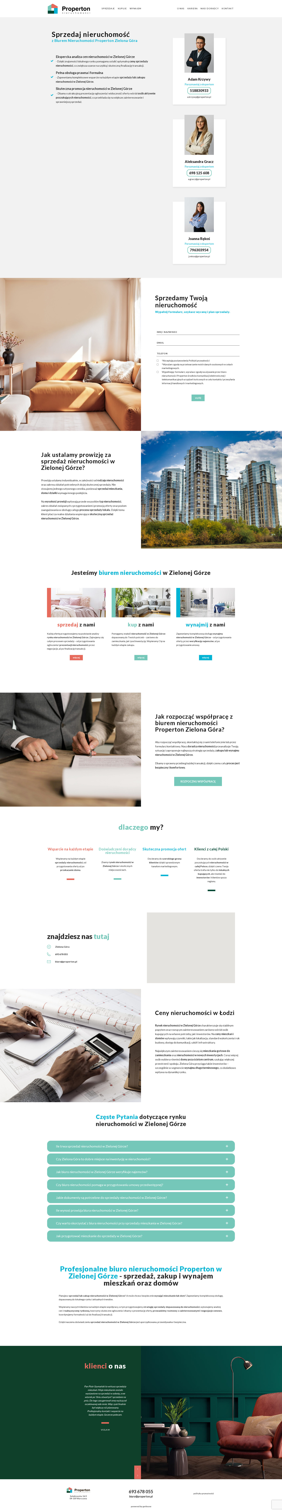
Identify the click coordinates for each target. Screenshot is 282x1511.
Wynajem (135, 8)
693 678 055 (61, 954)
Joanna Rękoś (199, 238)
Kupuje (122, 8)
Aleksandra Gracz (199, 161)
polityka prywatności (203, 1493)
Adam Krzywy (199, 79)
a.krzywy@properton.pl (199, 96)
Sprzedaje (108, 8)
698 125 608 (199, 173)
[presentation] (137, 1469)
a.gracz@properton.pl (199, 179)
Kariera (192, 8)
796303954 (199, 250)
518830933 (199, 90)
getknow (147, 1506)
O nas (180, 8)
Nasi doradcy (210, 8)
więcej (76, 657)
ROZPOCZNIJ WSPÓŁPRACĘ (198, 781)
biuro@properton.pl (66, 961)
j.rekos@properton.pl (199, 256)
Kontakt (228, 8)
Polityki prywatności (199, 360)
